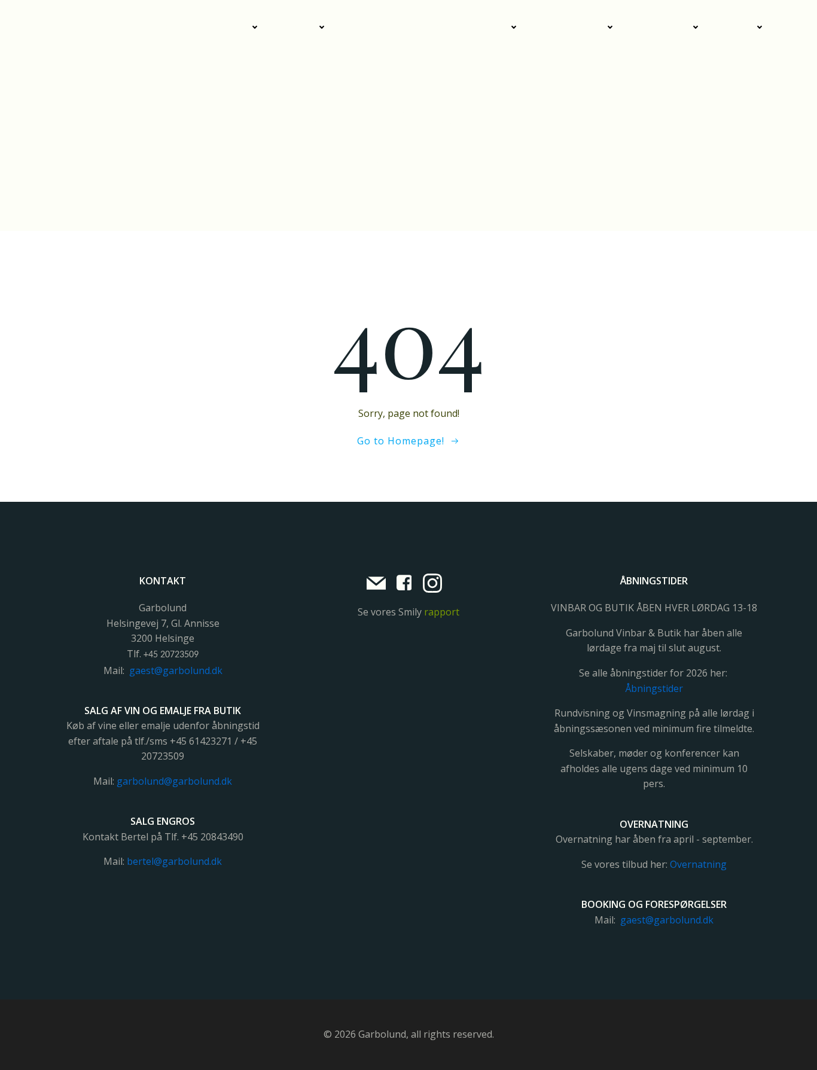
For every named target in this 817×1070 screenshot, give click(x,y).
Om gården (664, 27)
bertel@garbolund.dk (174, 861)
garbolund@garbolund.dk (174, 781)
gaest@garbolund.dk (175, 670)
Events (300, 27)
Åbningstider (654, 688)
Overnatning (574, 27)
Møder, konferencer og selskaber (429, 27)
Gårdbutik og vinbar (201, 27)
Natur (739, 27)
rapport (441, 611)
